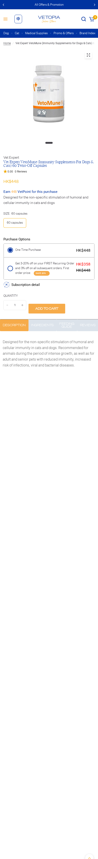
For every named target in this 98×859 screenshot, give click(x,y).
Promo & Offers (64, 33)
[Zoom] (88, 55)
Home (7, 43)
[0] (91, 19)
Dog (6, 33)
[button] (49, 172)
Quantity (10, 295)
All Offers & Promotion (49, 4)
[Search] (84, 19)
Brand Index (87, 33)
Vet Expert (11, 157)
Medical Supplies (36, 33)
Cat (17, 33)
